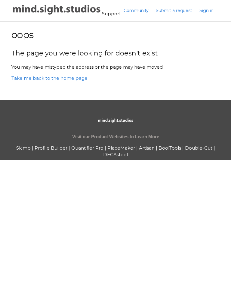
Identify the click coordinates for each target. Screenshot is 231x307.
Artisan (147, 148)
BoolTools (170, 148)
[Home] (56, 13)
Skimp (23, 148)
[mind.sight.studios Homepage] (115, 125)
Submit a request (174, 10)
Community (136, 10)
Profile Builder (51, 148)
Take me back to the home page (49, 78)
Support (111, 13)
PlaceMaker (121, 148)
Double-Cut (198, 148)
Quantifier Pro (87, 148)
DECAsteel (115, 154)
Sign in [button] (206, 10)
